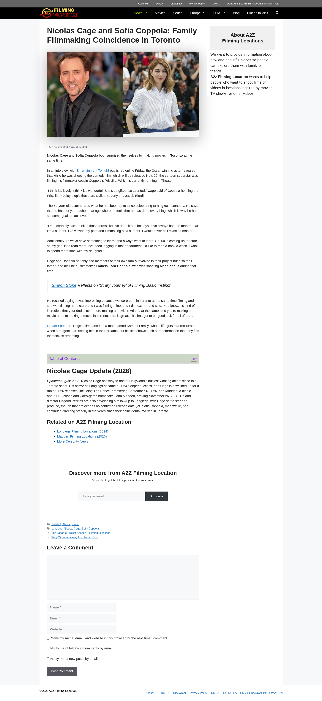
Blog (236, 13)
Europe (195, 13)
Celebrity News (60, 524)
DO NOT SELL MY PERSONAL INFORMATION (253, 3)
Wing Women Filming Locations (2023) (74, 537)
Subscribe (156, 496)
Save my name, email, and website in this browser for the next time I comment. (109, 638)
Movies (160, 13)
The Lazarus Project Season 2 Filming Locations (80, 532)
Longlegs (56, 528)
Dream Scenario (59, 326)
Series (177, 13)
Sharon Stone (64, 285)
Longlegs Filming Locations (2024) (82, 431)
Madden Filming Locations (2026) (82, 436)
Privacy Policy (197, 3)
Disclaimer (176, 3)
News (138, 13)
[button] (277, 13)
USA (216, 13)
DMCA (159, 3)
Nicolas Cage (72, 528)
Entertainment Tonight (92, 170)
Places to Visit (257, 13)
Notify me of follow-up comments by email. (81, 648)
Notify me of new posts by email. (74, 659)
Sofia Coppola (90, 528)
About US (143, 3)
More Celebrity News (72, 441)
